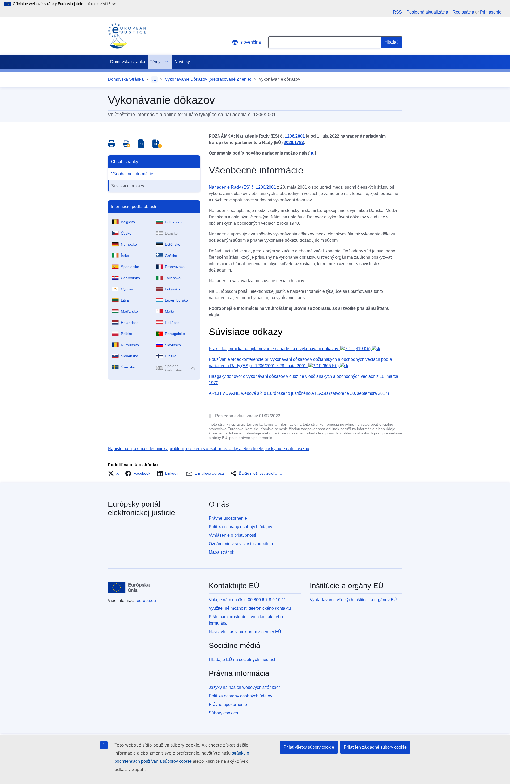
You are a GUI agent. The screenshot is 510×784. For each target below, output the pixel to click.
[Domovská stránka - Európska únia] (129, 587)
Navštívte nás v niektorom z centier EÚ (245, 631)
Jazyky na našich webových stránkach (245, 687)
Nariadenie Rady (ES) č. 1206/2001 (242, 187)
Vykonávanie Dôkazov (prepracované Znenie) (208, 79)
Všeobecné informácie (132, 174)
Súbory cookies (223, 713)
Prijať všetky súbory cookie (308, 747)
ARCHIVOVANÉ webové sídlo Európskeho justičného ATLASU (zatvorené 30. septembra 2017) (299, 393)
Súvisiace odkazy (127, 186)
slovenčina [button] (250, 42)
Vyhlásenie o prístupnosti (232, 535)
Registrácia (463, 12)
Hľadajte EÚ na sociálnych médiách (243, 659)
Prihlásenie (491, 12)
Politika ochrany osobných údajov (240, 526)
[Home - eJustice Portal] (127, 36)
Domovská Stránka (126, 79)
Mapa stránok (221, 552)
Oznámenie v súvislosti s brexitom (241, 543)
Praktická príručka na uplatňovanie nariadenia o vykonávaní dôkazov (290, 348)
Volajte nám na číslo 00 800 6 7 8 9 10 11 (247, 599)
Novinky (182, 62)
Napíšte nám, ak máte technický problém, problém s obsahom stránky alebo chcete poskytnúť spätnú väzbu (208, 448)
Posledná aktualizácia (427, 12)
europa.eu (146, 600)
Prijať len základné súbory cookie (375, 747)
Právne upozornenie (228, 518)
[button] (115, 473)
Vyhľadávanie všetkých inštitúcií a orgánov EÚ (353, 599)
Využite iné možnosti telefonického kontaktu (250, 608)
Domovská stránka (127, 62)
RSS (397, 12)
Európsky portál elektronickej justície (141, 508)
